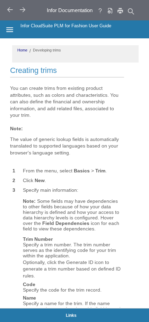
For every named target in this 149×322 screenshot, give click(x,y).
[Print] (120, 10)
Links (71, 315)
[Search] (130, 11)
